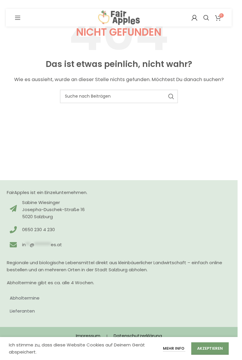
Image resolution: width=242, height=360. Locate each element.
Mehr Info (174, 348)
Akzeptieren (210, 348)
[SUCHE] (171, 96)
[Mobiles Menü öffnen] (18, 18)
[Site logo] (119, 17)
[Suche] (206, 18)
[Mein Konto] (194, 18)
